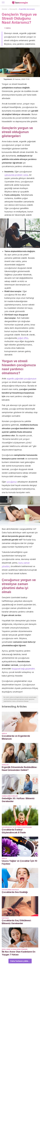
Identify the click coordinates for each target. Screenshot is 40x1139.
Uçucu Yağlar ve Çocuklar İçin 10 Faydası (19, 862)
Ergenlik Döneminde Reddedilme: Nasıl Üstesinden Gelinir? (19, 768)
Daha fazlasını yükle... (20, 961)
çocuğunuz (12, 482)
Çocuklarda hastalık (10, 890)
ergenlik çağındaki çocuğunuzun (21, 378)
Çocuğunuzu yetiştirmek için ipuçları (17, 827)
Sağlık (4, 733)
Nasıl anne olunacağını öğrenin (14, 949)
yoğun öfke (22, 338)
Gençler (4, 9)
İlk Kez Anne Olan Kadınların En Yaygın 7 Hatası (18, 953)
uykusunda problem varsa (16, 175)
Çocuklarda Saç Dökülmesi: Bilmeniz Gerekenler (16, 922)
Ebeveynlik (13, 9)
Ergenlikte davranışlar (27, 9)
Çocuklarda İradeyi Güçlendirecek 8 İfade (14, 831)
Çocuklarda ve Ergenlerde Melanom (16, 737)
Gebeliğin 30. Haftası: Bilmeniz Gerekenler (18, 800)
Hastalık (5, 918)
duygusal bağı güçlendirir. (23, 668)
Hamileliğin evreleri (10, 796)
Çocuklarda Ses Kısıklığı (15, 892)
